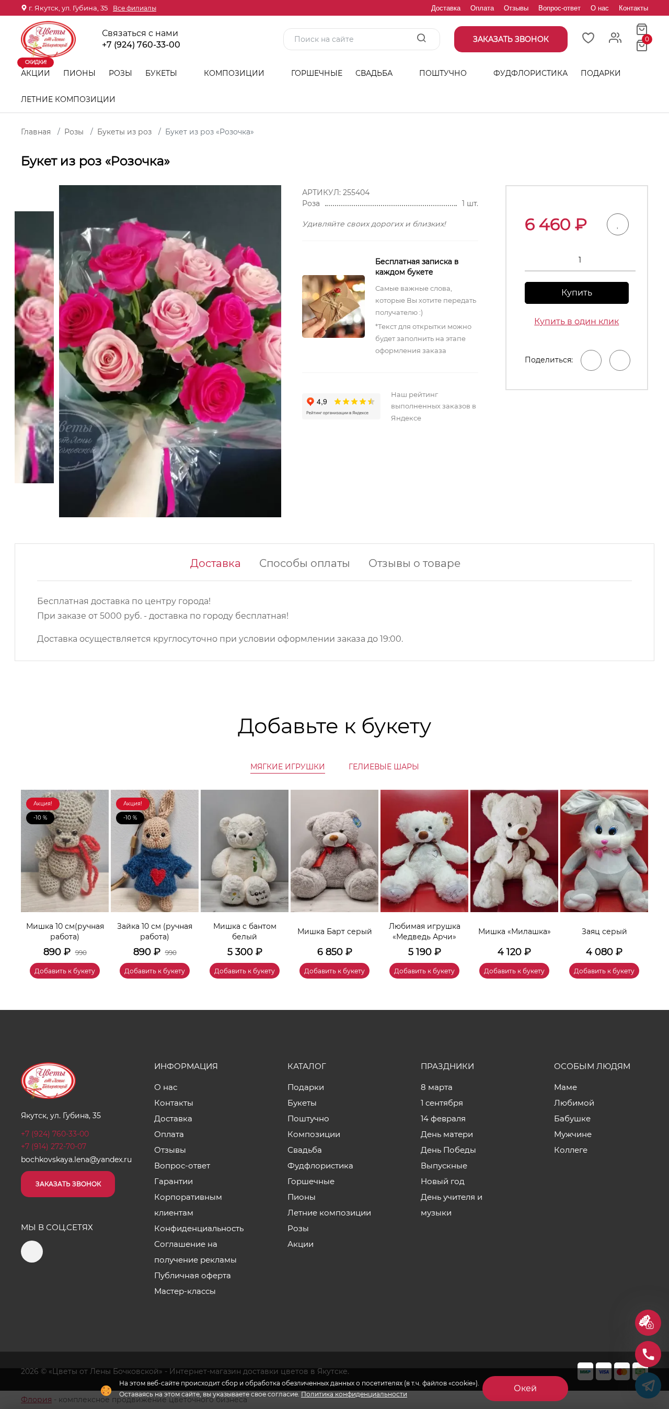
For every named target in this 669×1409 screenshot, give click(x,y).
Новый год (443, 1181)
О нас (600, 8)
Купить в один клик (576, 321)
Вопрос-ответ (559, 8)
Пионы (79, 73)
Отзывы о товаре (414, 563)
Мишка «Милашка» (514, 931)
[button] (635, 869)
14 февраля (443, 1118)
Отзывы (516, 8)
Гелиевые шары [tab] (384, 766)
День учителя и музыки (451, 1205)
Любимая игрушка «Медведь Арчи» (424, 931)
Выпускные (444, 1166)
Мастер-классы (185, 1291)
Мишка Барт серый (334, 931)
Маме (565, 1087)
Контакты (633, 8)
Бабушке (572, 1118)
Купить (576, 293)
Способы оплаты (304, 563)
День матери (447, 1134)
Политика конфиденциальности (354, 1394)
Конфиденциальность (199, 1228)
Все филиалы (134, 8)
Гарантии (173, 1181)
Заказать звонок (68, 1184)
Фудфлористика (530, 73)
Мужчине (573, 1134)
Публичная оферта (192, 1275)
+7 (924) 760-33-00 (141, 45)
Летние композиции (68, 99)
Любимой (574, 1103)
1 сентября (442, 1103)
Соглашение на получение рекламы (195, 1252)
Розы (120, 73)
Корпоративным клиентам (188, 1205)
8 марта (437, 1087)
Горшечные (316, 73)
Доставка (445, 8)
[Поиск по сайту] (421, 38)
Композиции (235, 73)
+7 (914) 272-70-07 (53, 1146)
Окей (525, 1388)
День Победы (448, 1150)
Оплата (482, 8)
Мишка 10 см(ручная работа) (65, 931)
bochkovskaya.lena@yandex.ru (76, 1159)
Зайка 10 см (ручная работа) (154, 931)
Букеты (162, 73)
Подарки (602, 73)
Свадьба (375, 73)
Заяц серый (604, 931)
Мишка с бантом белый (244, 931)
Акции (35, 69)
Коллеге (570, 1150)
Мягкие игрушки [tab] (287, 766)
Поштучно (444, 73)
